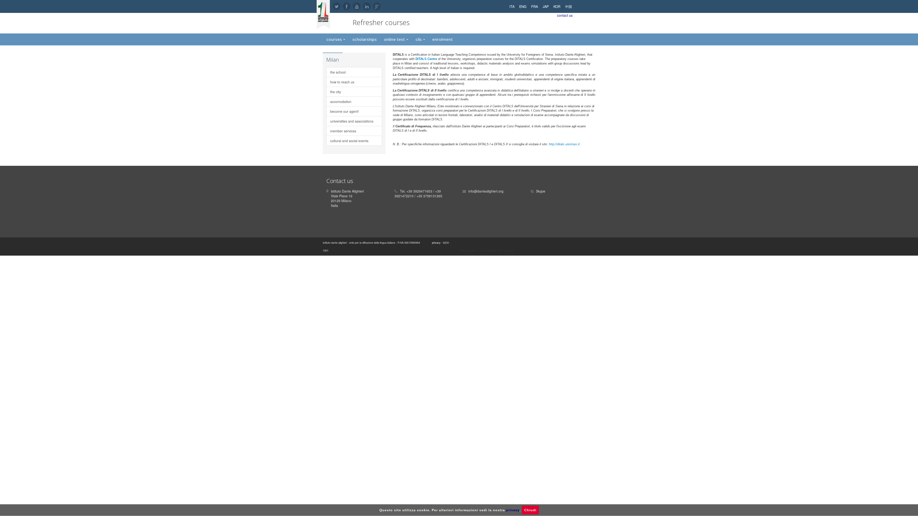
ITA (511, 6)
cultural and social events (349, 140)
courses (334, 39)
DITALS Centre (426, 59)
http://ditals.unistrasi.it (564, 144)
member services (343, 131)
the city (335, 91)
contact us (565, 15)
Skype (540, 191)
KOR (556, 6)
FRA (534, 6)
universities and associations (351, 121)
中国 (568, 6)
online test (395, 39)
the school (338, 72)
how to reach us (342, 82)
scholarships (364, 39)
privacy (436, 242)
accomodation (340, 101)
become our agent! (344, 111)
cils (419, 39)
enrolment (442, 39)
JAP (546, 6)
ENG (522, 6)
